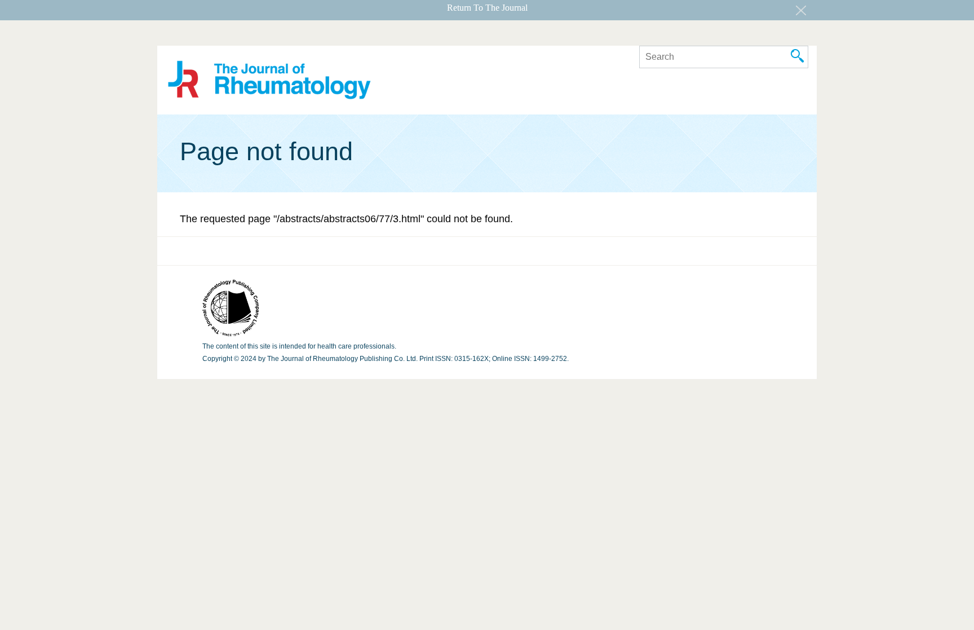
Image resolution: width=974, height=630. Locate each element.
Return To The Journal (487, 7)
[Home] (269, 81)
